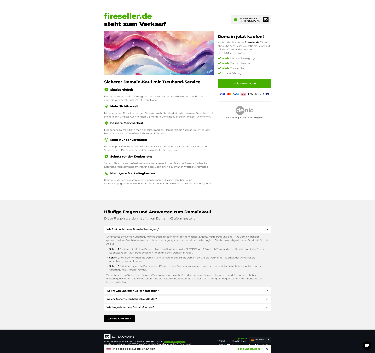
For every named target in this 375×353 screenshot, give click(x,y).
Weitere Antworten (119, 318)
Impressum (241, 338)
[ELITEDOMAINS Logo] (148, 337)
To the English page (248, 348)
